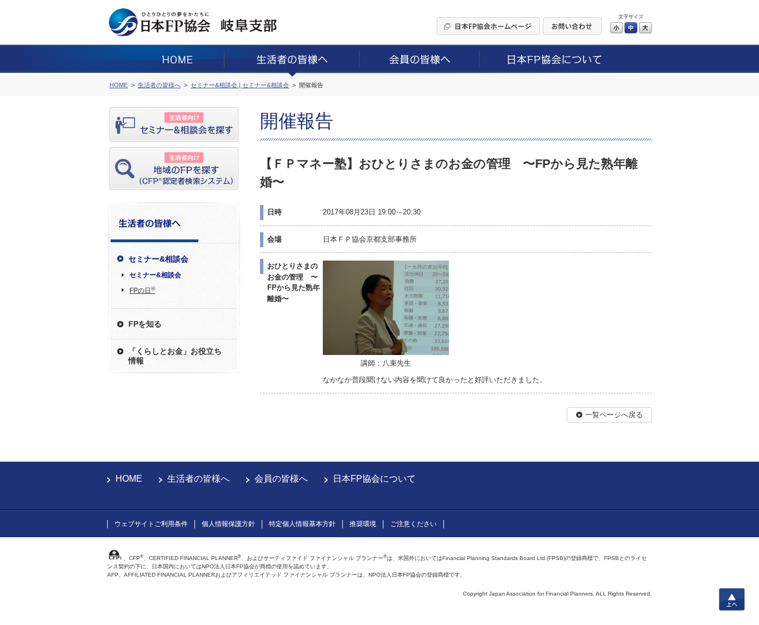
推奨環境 (362, 524)
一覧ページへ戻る (614, 415)
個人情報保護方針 (228, 524)
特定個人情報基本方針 (302, 524)
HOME (129, 478)
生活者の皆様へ (198, 478)
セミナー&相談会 (155, 275)
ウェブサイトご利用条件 (151, 524)
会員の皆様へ (281, 478)
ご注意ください (413, 524)
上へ (731, 599)
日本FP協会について (374, 478)
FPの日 (142, 290)
